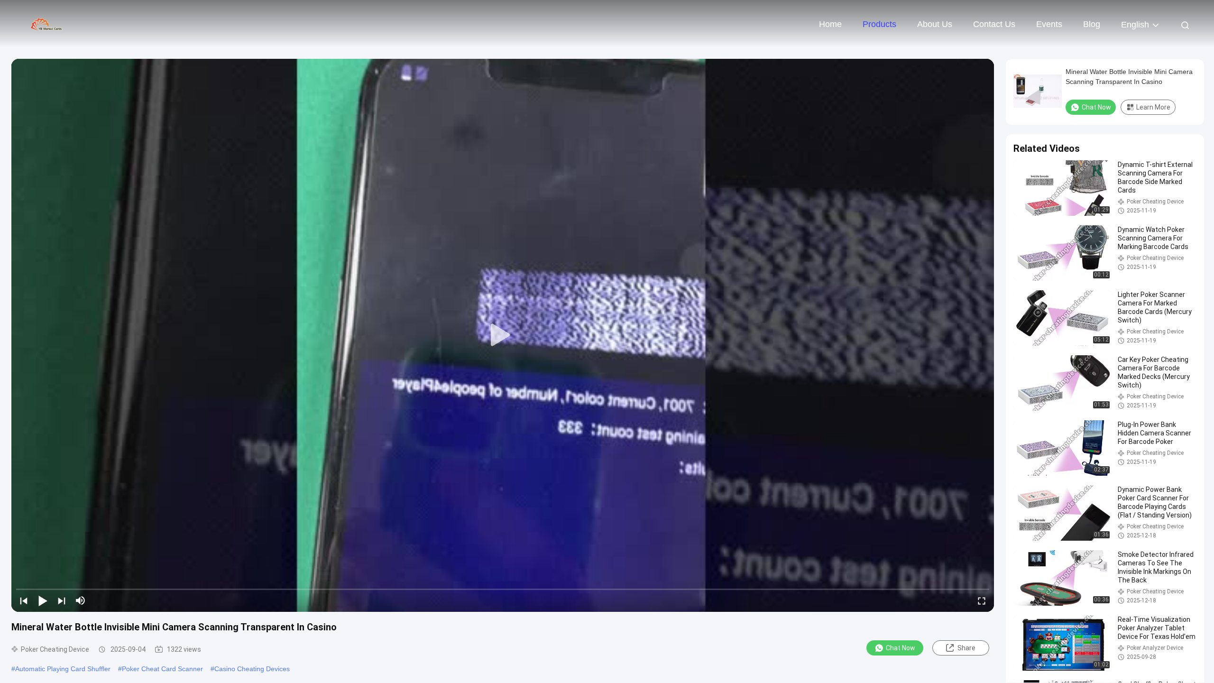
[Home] (47, 24)
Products (879, 24)
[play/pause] (42, 600)
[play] (503, 335)
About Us (934, 24)
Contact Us (994, 24)
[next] (61, 600)
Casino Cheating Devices (252, 669)
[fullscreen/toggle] (981, 600)
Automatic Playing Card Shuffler (62, 669)
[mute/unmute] (80, 600)
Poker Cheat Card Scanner (162, 669)
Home (830, 24)
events (1049, 24)
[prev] (23, 600)
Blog (1091, 24)
